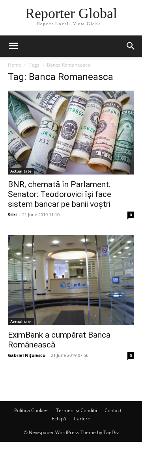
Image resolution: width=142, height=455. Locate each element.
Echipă (59, 418)
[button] (13, 46)
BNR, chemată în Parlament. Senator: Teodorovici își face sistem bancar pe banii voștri (59, 194)
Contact (113, 410)
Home (14, 64)
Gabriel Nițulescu (26, 355)
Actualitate (21, 171)
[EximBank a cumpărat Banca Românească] (71, 280)
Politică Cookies (31, 410)
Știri (12, 214)
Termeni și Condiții (76, 410)
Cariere (82, 418)
